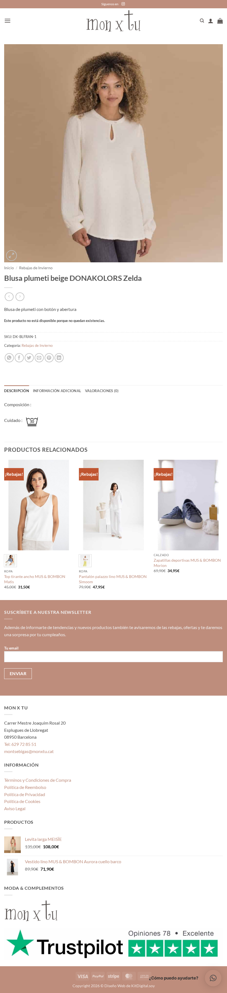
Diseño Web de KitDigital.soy (129, 985)
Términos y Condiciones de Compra (37, 780)
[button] (7, 20)
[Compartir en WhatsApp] (9, 357)
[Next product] (9, 296)
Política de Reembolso (25, 787)
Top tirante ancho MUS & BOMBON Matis (34, 579)
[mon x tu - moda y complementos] (113, 21)
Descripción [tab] (16, 391)
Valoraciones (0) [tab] (101, 391)
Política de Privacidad (24, 794)
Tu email (11, 648)
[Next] (222, 529)
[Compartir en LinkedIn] (59, 357)
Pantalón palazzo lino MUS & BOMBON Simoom (113, 579)
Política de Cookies (22, 801)
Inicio (9, 268)
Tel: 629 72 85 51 (20, 744)
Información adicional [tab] (57, 391)
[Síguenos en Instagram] (123, 4)
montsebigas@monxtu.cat (29, 751)
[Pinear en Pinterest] (49, 357)
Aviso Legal (14, 808)
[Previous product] (20, 296)
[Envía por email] (39, 357)
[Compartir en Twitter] (29, 357)
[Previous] (4, 529)
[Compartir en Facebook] (19, 357)
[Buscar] (202, 20)
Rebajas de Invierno (36, 268)
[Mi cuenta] (210, 21)
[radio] (10, 560)
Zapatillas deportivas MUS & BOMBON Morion (187, 563)
